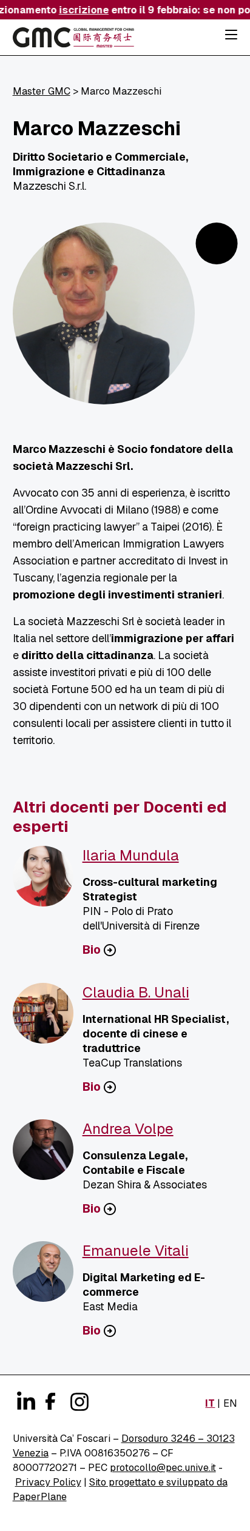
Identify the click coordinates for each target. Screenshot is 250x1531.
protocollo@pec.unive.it (163, 1467)
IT (210, 1403)
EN (230, 1403)
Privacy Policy (48, 1482)
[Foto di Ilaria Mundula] (48, 881)
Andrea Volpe (128, 1128)
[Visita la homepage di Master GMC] (73, 39)
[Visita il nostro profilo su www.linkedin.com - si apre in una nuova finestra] (25, 1402)
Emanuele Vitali (136, 1250)
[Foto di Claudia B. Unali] (48, 1018)
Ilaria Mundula (131, 855)
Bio (92, 950)
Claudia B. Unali (136, 992)
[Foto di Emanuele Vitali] (48, 1276)
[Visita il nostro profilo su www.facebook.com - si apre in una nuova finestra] (49, 1399)
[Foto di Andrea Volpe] (48, 1154)
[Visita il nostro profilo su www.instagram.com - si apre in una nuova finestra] (78, 1402)
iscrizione (81, 10)
